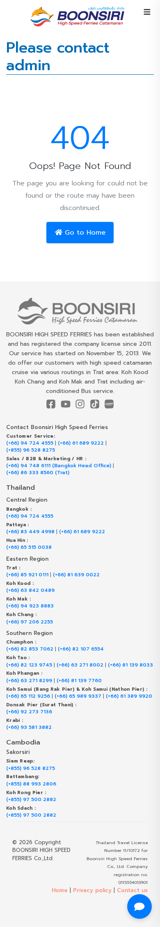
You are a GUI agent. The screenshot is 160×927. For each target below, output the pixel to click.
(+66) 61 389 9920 (129, 696)
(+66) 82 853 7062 (29, 649)
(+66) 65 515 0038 (29, 547)
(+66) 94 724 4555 (29, 443)
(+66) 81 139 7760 (79, 680)
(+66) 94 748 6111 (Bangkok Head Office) (58, 465)
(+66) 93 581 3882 (29, 727)
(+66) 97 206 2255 (29, 622)
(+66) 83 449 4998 (30, 531)
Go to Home (83, 232)
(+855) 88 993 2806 (31, 784)
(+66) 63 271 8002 (80, 665)
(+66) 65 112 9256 (28, 696)
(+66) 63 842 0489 (30, 590)
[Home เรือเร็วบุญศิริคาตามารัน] (80, 311)
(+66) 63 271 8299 (29, 680)
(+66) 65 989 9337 (78, 696)
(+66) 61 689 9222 (81, 443)
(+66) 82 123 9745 (29, 665)
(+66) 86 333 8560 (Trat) (37, 472)
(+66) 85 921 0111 (27, 574)
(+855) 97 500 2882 (31, 799)
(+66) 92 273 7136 (29, 711)
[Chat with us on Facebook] (139, 906)
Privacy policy (92, 890)
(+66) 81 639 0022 (76, 574)
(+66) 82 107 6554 (81, 649)
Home (60, 890)
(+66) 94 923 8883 (30, 606)
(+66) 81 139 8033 (130, 665)
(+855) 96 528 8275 (30, 450)
